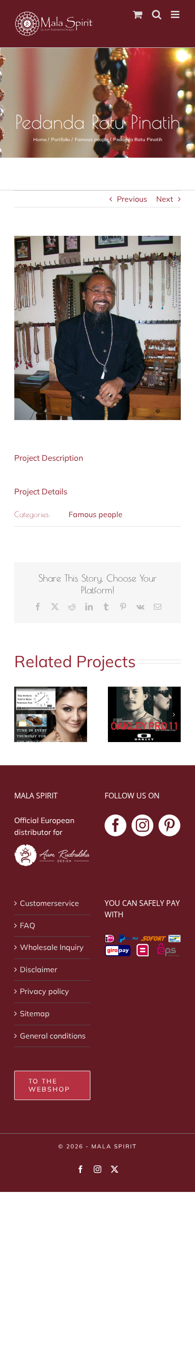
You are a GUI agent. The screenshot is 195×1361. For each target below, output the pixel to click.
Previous (132, 199)
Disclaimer (38, 969)
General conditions (53, 1035)
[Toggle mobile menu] (176, 14)
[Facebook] (115, 825)
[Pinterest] (169, 825)
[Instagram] (142, 825)
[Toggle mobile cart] (137, 14)
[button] (21, 714)
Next (164, 199)
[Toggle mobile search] (156, 14)
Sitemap (35, 1013)
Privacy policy (44, 991)
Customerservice (49, 903)
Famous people (96, 514)
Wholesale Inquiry (52, 947)
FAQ (27, 925)
